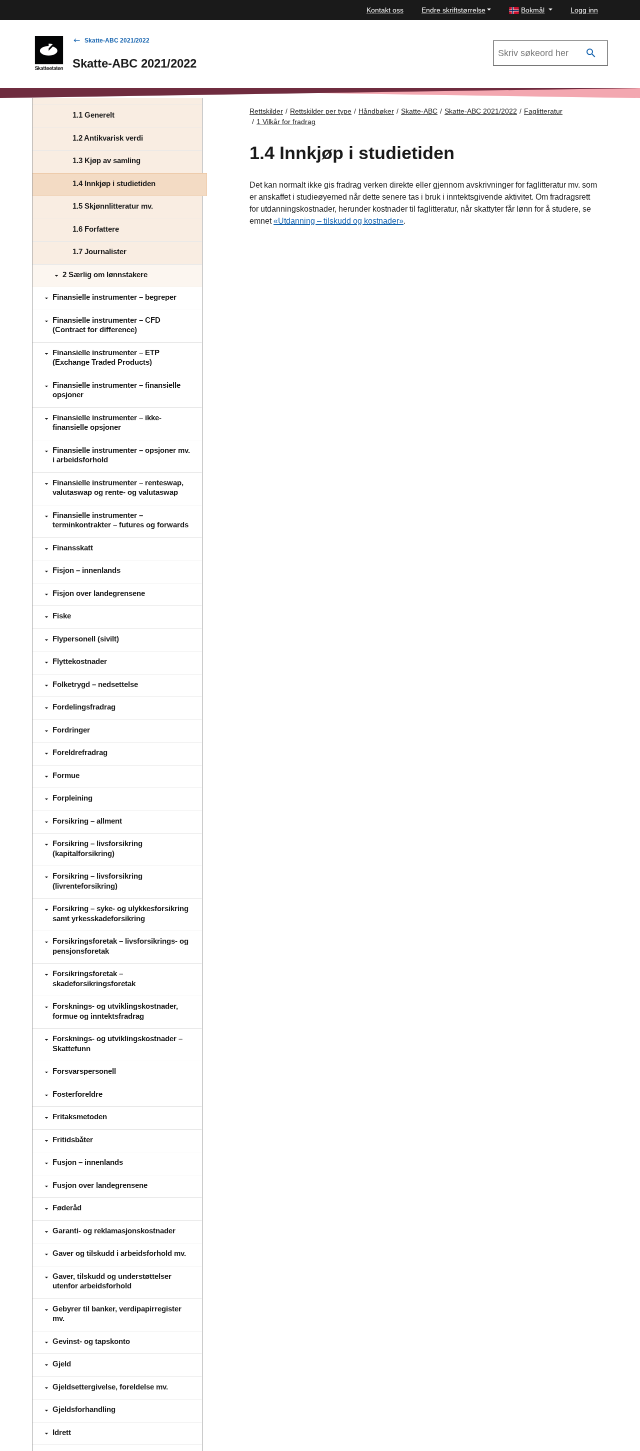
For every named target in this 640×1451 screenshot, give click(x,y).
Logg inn (584, 10)
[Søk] (591, 53)
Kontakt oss (385, 10)
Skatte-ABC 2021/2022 (117, 40)
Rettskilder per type (321, 111)
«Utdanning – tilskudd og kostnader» (339, 221)
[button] (530, 10)
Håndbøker (376, 111)
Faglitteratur (543, 111)
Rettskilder (266, 111)
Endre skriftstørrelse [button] (454, 10)
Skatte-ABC (419, 111)
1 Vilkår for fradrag (286, 122)
